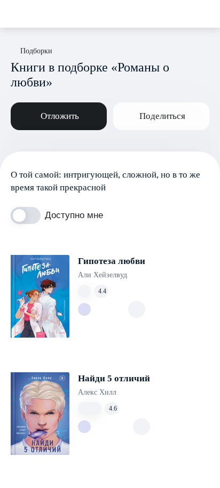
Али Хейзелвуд (102, 275)
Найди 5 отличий (114, 378)
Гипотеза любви (111, 261)
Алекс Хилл (97, 392)
